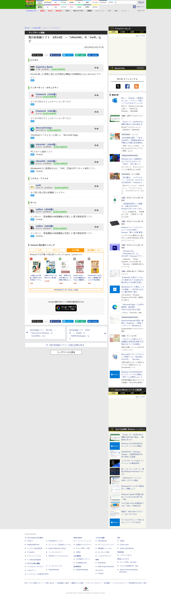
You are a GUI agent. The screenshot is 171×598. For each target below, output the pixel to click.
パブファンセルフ (126, 555)
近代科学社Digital (82, 570)
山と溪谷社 (77, 556)
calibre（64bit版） (45, 226)
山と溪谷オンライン (83, 559)
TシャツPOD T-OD (83, 548)
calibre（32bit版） (45, 209)
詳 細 (96, 68)
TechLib (100, 573)
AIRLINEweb (102, 541)
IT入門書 (75, 250)
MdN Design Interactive (106, 566)
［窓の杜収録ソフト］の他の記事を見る (66, 345)
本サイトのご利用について (34, 583)
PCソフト (57, 250)
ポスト (39, 55)
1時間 (113, 32)
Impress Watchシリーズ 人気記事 (128, 390)
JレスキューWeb (103, 552)
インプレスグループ (119, 583)
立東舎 (78, 552)
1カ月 (141, 32)
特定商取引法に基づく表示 (138, 583)
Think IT (30, 541)
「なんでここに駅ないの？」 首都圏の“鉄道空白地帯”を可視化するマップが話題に (133, 341)
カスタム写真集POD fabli (129, 566)
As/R (38, 185)
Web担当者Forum (33, 544)
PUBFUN (120, 552)
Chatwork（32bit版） (47, 94)
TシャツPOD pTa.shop (128, 562)
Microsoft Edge (44, 127)
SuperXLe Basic (44, 67)
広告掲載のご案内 (63, 583)
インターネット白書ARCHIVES (38, 574)
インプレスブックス (55, 566)
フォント (124, 11)
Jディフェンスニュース (106, 544)
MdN (97, 560)
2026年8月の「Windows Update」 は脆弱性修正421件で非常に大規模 (132, 454)
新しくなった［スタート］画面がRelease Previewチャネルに (132, 471)
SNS (109, 11)
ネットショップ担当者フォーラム (60, 544)
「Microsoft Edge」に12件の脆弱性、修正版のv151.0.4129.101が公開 (132, 307)
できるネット (31, 570)
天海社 (122, 541)
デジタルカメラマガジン (35, 566)
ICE (118, 538)
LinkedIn (94, 55)
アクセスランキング (122, 29)
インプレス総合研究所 (34, 548)
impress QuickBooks (127, 548)
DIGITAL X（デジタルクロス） (59, 556)
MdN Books (102, 563)
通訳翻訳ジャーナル (105, 548)
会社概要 (107, 583)
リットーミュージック (83, 541)
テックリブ (99, 570)
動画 (116, 11)
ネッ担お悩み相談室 (34, 560)
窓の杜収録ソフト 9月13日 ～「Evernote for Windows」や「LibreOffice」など (43, 333)
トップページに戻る (66, 352)
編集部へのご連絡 (77, 583)
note (82, 55)
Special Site (120, 68)
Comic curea (124, 544)
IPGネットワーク (123, 559)
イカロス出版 (100, 538)
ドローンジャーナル (34, 556)
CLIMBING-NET (81, 563)
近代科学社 (77, 566)
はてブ (70, 55)
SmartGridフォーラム (56, 541)
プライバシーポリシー (93, 583)
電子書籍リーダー (94, 250)
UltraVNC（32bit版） (47, 144)
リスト (46, 55)
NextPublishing (54, 570)
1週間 (132, 32)
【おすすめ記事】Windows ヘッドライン (130, 429)
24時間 (122, 32)
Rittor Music (78, 538)
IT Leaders (31, 552)
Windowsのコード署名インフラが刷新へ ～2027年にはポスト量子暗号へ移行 (132, 289)
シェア (57, 55)
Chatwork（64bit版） (47, 111)
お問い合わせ (49, 583)
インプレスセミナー (55, 552)
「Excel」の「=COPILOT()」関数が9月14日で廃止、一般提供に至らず (132, 437)
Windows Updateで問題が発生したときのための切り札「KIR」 (132, 496)
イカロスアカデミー (105, 556)
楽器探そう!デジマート (84, 544)
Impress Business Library (57, 548)
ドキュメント (99, 11)
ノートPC (38, 250)
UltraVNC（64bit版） (47, 161)
